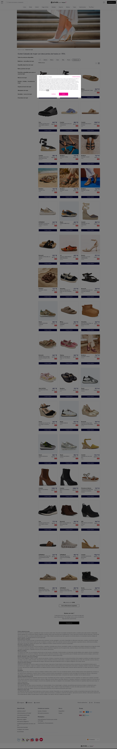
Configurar (54, 93)
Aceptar (63, 94)
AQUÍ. (48, 90)
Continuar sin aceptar (76, 76)
